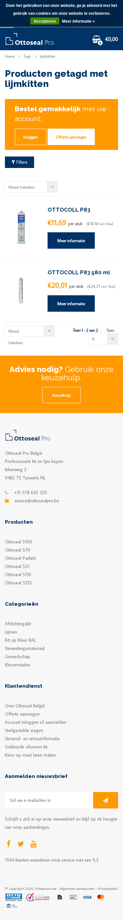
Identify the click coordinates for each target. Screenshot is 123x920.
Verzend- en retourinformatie (32, 739)
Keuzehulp (61, 395)
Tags (27, 56)
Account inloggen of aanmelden (35, 722)
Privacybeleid (107, 888)
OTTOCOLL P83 (69, 209)
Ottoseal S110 (18, 574)
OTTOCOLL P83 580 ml (79, 272)
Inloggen (30, 136)
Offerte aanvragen (71, 136)
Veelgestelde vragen (24, 730)
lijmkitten (47, 56)
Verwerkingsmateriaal (25, 648)
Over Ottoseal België (25, 706)
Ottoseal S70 (17, 550)
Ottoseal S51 (17, 566)
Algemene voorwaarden (77, 888)
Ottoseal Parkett (20, 558)
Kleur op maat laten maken (30, 755)
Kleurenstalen (17, 665)
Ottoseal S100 (18, 542)
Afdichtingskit (18, 624)
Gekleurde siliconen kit (26, 747)
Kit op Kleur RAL (20, 640)
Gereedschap (17, 656)
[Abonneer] (105, 800)
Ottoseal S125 (18, 583)
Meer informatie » (78, 21)
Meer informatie (71, 240)
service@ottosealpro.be (36, 501)
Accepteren (45, 21)
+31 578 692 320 (30, 492)
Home (9, 56)
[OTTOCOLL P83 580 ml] (21, 290)
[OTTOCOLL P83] (21, 227)
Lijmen (11, 632)
